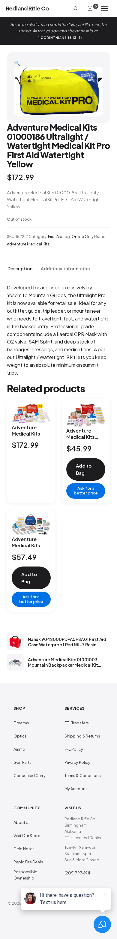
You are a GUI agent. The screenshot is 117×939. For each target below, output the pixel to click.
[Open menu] (104, 8)
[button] (17, 63)
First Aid (55, 236)
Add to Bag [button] (84, 469)
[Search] (75, 8)
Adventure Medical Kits (28, 244)
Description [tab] (20, 268)
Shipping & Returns (82, 736)
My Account (75, 788)
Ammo (19, 749)
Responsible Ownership (26, 874)
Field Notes (24, 848)
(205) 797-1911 (77, 873)
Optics (20, 736)
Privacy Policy (77, 762)
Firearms (21, 722)
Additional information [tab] (65, 268)
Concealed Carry (30, 775)
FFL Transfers (76, 722)
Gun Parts (23, 762)
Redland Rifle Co (27, 8)
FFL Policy (73, 749)
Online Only (82, 236)
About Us (22, 822)
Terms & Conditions (82, 775)
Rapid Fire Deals (28, 861)
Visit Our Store (27, 835)
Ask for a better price (86, 490)
